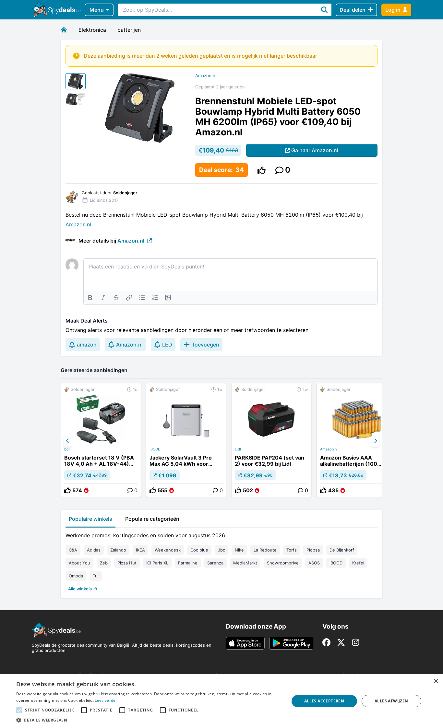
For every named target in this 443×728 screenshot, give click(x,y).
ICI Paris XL (157, 562)
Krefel (358, 562)
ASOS (314, 562)
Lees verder (106, 700)
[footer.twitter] (341, 642)
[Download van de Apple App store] (245, 643)
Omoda (76, 575)
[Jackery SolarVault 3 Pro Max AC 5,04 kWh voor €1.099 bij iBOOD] (186, 440)
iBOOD (155, 449)
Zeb (104, 562)
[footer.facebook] (326, 642)
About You (79, 562)
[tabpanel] (221, 561)
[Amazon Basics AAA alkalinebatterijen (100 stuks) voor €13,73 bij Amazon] (357, 440)
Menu (97, 9)
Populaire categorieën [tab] (152, 519)
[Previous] (68, 441)
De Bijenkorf (341, 549)
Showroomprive (283, 562)
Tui (96, 575)
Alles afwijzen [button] (391, 701)
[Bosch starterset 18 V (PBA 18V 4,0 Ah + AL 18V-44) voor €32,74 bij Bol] (101, 440)
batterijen (129, 30)
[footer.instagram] (356, 642)
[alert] (221, 701)
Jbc (221, 549)
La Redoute (265, 549)
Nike (239, 549)
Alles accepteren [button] (324, 701)
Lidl (238, 449)
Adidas (94, 549)
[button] (148, 720)
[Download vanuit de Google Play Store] (291, 643)
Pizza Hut (127, 562)
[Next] (375, 441)
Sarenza (215, 562)
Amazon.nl (205, 75)
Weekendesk (168, 549)
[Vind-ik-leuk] (261, 170)
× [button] (435, 681)
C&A (73, 549)
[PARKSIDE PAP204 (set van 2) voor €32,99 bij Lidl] (271, 440)
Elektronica (92, 30)
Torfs (291, 549)
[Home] (64, 30)
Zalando (118, 549)
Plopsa (313, 549)
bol (67, 449)
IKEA (140, 549)
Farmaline (188, 562)
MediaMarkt (245, 562)
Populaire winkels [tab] (90, 519)
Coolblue (199, 549)
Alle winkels (80, 588)
